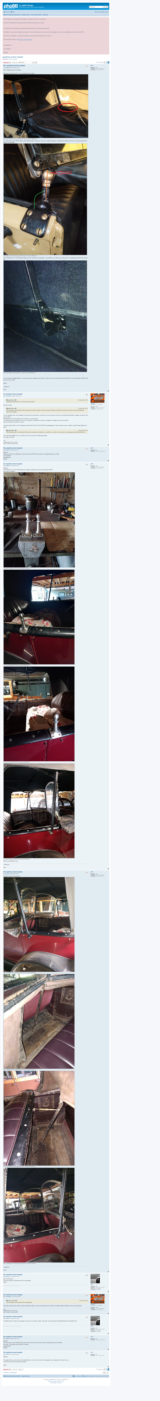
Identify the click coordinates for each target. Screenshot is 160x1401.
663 (96, 1286)
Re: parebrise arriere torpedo (14, 65)
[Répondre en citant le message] (87, 66)
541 (96, 67)
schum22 (15, 59)
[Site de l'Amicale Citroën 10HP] (11, 6)
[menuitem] (13, 12)
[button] (104, 62)
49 (96, 450)
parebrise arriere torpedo (13, 57)
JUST (92, 1352)
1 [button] (106, 62)
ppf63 (92, 65)
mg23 (92, 448)
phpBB (51, 1379)
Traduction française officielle (54, 1381)
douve (92, 1284)
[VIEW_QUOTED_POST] (16, 400)
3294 (97, 406)
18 (96, 1354)
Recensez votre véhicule (25, 39)
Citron (11, 59)
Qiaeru (62, 1381)
